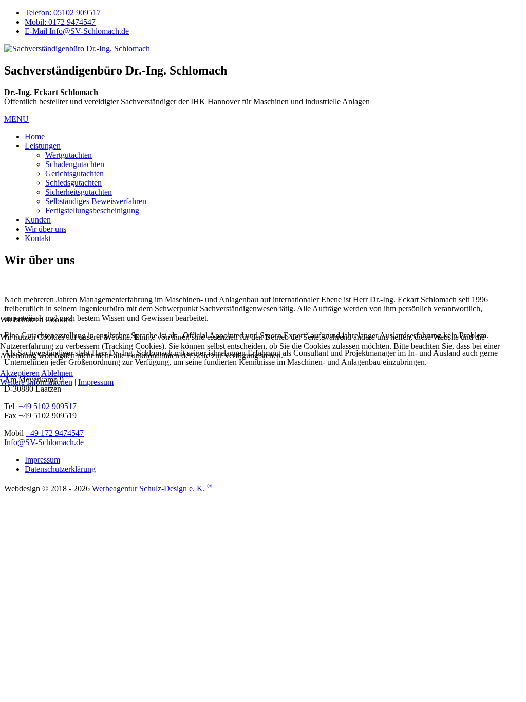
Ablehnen (57, 372)
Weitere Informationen (36, 382)
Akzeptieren (20, 372)
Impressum (96, 382)
